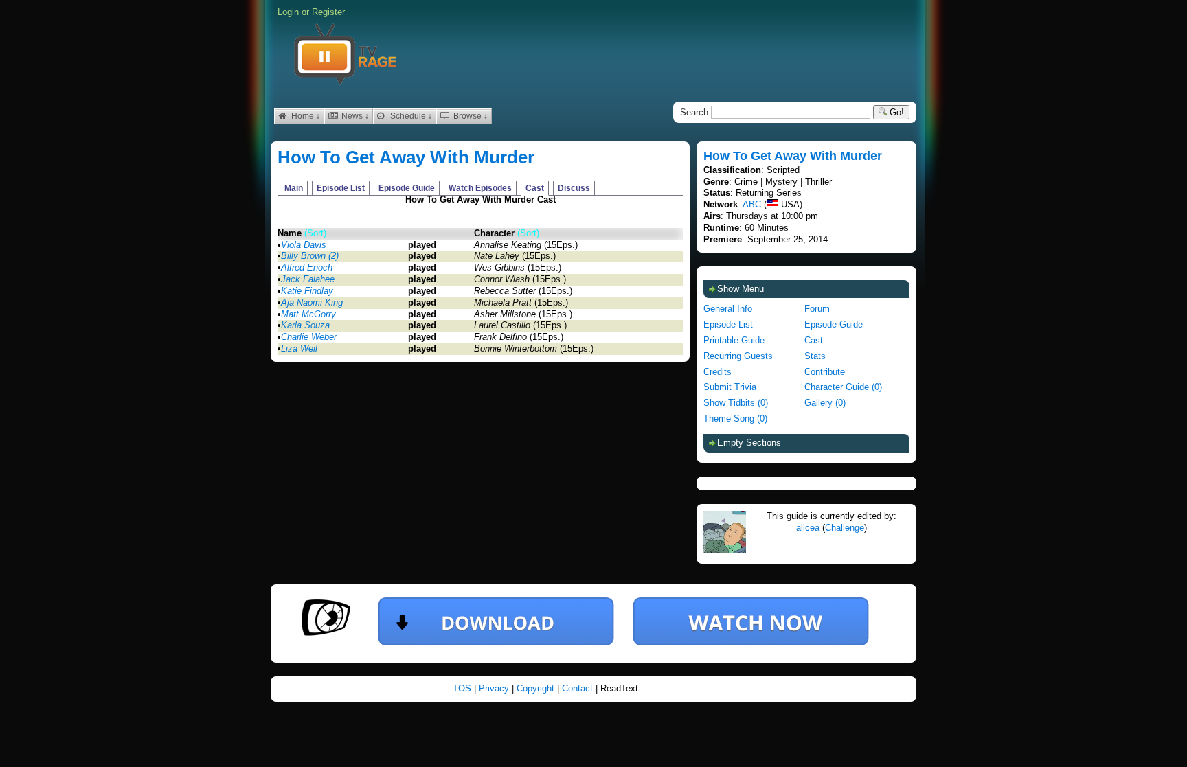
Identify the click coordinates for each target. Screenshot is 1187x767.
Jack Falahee (308, 279)
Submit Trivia (729, 387)
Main (293, 188)
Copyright (537, 688)
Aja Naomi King (312, 302)
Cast (534, 188)
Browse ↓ (469, 116)
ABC (752, 204)
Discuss (574, 188)
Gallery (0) (825, 403)
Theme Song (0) (735, 418)
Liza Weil (299, 348)
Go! (895, 112)
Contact (579, 688)
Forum (817, 309)
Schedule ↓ (410, 116)
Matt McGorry (308, 314)
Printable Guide (734, 340)
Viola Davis (303, 245)
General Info (727, 309)
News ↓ (354, 116)
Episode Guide (406, 188)
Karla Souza (305, 325)
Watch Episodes (480, 188)
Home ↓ (304, 116)
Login (288, 12)
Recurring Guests (738, 356)
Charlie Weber (309, 337)
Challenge (844, 528)
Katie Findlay (307, 291)
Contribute (824, 372)
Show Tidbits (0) (735, 403)
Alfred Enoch (306, 267)
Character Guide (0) (843, 387)
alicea (807, 528)
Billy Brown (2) (310, 256)
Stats (815, 356)
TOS (463, 688)
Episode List (341, 188)
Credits (717, 372)
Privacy (495, 688)
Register (328, 12)
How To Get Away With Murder (406, 157)
